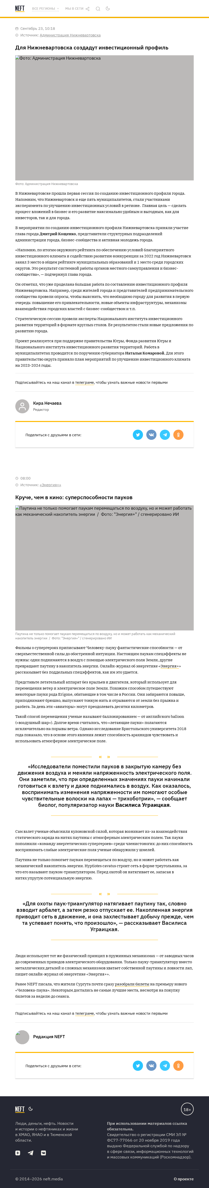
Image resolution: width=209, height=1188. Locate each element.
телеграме (84, 382)
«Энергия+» (50, 484)
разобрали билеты (132, 984)
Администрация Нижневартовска (70, 35)
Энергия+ (170, 666)
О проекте (184, 1178)
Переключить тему (107, 8)
